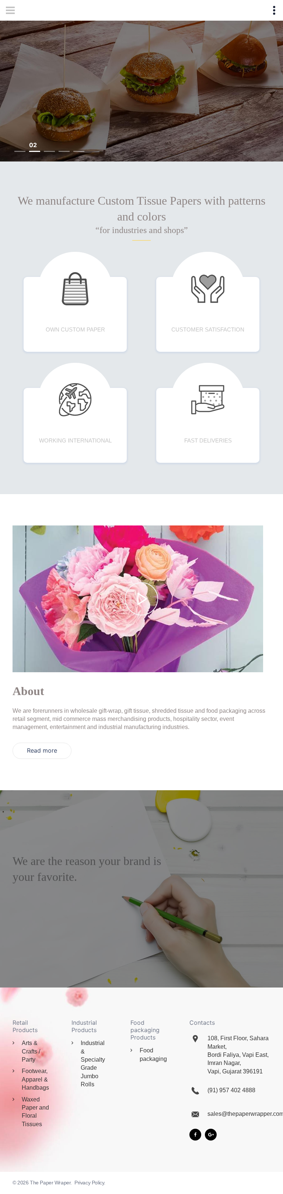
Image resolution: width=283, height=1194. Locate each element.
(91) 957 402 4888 (231, 1090)
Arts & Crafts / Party (31, 1051)
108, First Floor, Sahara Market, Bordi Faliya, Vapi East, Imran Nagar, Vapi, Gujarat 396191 (238, 1055)
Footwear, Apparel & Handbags (35, 1079)
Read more (42, 750)
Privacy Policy (89, 1183)
